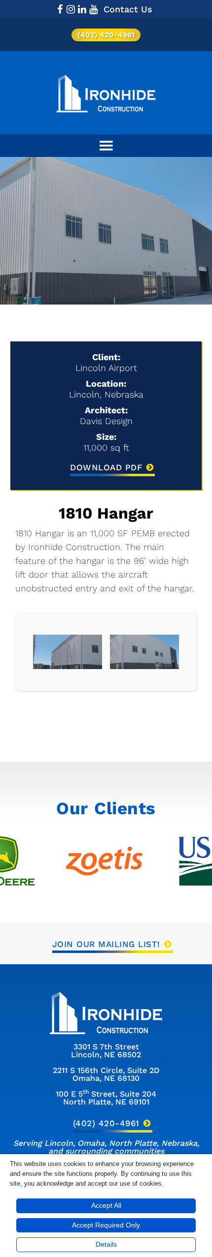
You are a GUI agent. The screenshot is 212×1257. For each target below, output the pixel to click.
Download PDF (106, 467)
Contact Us (128, 9)
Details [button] (106, 1244)
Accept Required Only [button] (106, 1225)
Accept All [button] (106, 1205)
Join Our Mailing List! (106, 944)
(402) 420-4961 (106, 35)
